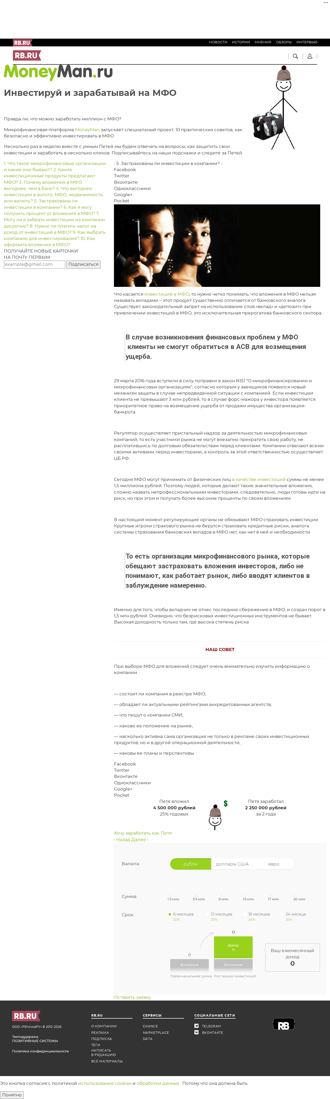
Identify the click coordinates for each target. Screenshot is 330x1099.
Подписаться (83, 264)
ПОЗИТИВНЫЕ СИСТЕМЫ (35, 1041)
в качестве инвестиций (259, 479)
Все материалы (107, 1061)
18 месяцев (259, 916)
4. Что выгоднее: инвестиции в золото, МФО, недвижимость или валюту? (53, 194)
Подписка (101, 1038)
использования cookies (105, 1083)
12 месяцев (221, 916)
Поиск (295, 56)
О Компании (104, 1026)
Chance (150, 1026)
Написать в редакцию (103, 1052)
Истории (241, 42)
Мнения (263, 42)
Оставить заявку (132, 997)
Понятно (12, 1095)
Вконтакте (198, 1033)
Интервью (306, 42)
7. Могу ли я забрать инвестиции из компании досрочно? (54, 219)
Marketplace (156, 1032)
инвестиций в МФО (166, 294)
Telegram (198, 1026)
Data (148, 1038)
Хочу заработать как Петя (143, 833)
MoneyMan (87, 130)
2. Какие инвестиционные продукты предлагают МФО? (49, 176)
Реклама (100, 1032)
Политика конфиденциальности (40, 1051)
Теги (95, 1045)
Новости (218, 42)
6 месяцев (183, 916)
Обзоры (284, 42)
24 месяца (296, 916)
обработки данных (158, 1083)
